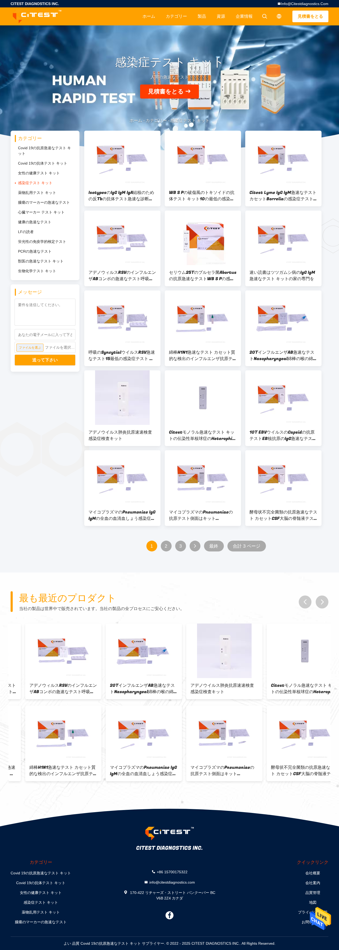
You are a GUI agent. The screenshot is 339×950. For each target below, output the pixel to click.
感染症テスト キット (35, 183)
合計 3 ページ (247, 546)
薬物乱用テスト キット (37, 192)
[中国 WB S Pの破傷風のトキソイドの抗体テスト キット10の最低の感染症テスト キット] (203, 158)
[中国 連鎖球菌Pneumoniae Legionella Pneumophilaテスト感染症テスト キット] (290, 733)
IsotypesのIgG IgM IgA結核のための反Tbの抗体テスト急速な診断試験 (121, 195)
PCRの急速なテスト (35, 251)
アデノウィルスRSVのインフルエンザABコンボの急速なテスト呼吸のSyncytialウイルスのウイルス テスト (122, 275)
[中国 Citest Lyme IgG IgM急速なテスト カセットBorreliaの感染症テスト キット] (283, 158)
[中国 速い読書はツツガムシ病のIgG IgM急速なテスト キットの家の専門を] (283, 238)
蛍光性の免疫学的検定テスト (42, 241)
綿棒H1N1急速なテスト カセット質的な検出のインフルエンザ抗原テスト (203, 355)
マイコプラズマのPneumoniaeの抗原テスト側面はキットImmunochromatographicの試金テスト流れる (202, 515)
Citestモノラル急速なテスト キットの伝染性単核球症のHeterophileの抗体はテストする (202, 435)
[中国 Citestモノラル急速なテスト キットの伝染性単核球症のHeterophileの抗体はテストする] (203, 397)
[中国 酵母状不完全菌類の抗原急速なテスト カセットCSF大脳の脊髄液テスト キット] (283, 477)
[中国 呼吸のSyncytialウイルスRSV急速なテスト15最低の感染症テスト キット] (122, 317)
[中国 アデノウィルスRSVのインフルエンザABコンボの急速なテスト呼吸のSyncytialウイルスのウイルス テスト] (122, 238)
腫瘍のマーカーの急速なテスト (44, 202)
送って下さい (45, 360)
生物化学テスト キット (37, 271)
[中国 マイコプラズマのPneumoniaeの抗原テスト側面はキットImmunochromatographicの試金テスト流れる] (203, 477)
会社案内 (312, 883)
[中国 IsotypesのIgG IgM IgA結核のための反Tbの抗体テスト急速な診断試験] (122, 158)
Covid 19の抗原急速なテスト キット (44, 151)
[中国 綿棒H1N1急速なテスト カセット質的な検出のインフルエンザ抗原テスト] (203, 317)
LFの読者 (26, 232)
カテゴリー (176, 16)
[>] (195, 546)
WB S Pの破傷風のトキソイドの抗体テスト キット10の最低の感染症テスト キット (201, 195)
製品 (202, 16)
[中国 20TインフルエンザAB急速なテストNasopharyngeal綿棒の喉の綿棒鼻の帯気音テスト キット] (283, 317)
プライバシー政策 (313, 912)
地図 (312, 902)
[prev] (305, 602)
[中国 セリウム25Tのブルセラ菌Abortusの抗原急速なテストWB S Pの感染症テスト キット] (203, 238)
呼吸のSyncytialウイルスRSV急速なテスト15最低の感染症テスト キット (121, 355)
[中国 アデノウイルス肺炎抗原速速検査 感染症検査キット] (122, 397)
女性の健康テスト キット (39, 173)
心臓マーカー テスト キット (41, 212)
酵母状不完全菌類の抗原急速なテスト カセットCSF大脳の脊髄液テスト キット (283, 515)
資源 (221, 16)
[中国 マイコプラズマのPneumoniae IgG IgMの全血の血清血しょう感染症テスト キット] (122, 477)
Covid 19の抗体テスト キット (42, 163)
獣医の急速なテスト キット (41, 261)
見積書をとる (310, 16)
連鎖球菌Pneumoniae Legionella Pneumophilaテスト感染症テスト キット (289, 770)
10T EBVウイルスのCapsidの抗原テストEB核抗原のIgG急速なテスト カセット (282, 435)
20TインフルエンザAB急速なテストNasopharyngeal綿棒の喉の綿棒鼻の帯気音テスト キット (283, 355)
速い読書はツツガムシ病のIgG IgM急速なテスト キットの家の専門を (282, 275)
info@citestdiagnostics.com (304, 4)
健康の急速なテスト (34, 222)
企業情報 (244, 16)
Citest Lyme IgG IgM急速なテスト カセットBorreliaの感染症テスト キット (282, 195)
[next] (322, 602)
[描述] (279, 16)
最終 (213, 546)
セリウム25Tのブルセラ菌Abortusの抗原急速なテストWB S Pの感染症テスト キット (203, 275)
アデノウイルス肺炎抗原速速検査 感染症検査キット (120, 435)
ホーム (148, 16)
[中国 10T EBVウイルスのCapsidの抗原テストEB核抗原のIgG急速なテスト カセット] (283, 397)
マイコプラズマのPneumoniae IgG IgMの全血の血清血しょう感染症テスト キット (121, 515)
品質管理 (312, 892)
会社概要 (312, 873)
